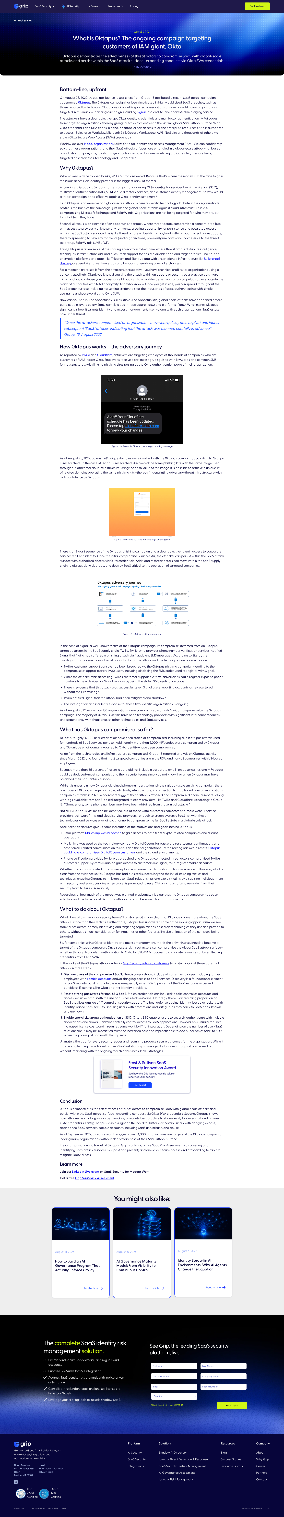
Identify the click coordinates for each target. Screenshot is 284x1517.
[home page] (22, 1444)
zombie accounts (99, 979)
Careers (261, 1466)
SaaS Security (137, 1459)
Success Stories (231, 1459)
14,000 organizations (99, 144)
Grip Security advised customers (146, 963)
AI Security (135, 1453)
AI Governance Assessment (177, 1473)
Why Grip (262, 1459)
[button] (45, 6)
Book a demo (257, 6)
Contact (261, 1479)
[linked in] (15, 1482)
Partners (261, 1473)
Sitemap (64, 1508)
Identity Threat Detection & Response (183, 1459)
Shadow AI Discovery (173, 1453)
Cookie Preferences (37, 1508)
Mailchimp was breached (103, 833)
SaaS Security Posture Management (182, 1466)
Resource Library (232, 1466)
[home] (21, 6)
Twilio (86, 355)
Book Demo (232, 1405)
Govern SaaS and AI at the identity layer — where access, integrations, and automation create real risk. (37, 1454)
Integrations (136, 1466)
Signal (141, 112)
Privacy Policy (19, 1508)
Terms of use (53, 1508)
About (260, 1453)
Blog (224, 1453)
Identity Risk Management (176, 1479)
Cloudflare (104, 355)
